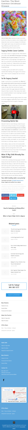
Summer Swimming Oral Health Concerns (17, 254)
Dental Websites (17, 425)
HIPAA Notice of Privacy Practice (13, 426)
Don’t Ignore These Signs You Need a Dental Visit (18, 271)
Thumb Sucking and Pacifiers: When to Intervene (18, 230)
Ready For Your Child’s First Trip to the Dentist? (18, 263)
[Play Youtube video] (14, 112)
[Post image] (5, 231)
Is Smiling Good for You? (17, 237)
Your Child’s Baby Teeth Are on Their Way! (18, 246)
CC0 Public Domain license (17, 180)
